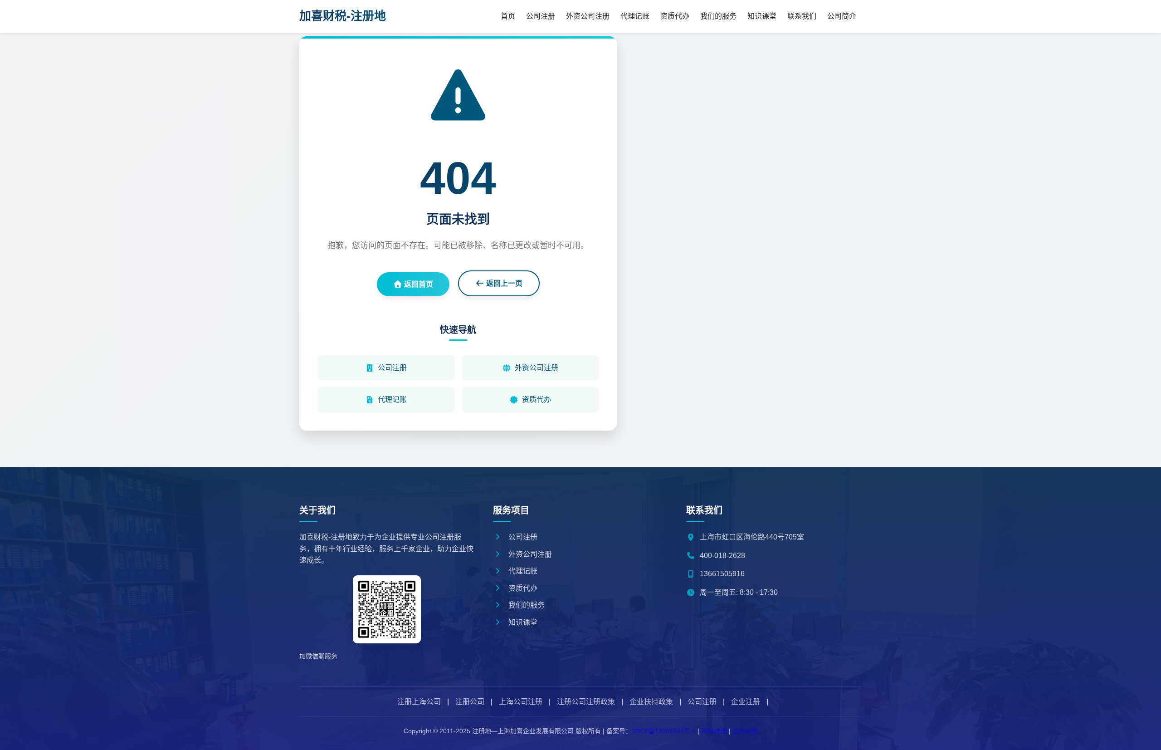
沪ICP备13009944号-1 (664, 731)
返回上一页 (503, 283)
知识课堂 (761, 16)
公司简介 (841, 16)
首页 (508, 16)
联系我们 (801, 16)
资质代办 (674, 16)
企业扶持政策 (651, 702)
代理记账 (634, 16)
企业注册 (745, 702)
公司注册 (540, 16)
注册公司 (469, 702)
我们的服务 (718, 16)
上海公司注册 (520, 702)
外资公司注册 (588, 16)
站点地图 (745, 731)
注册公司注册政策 (586, 702)
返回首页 (417, 284)
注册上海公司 (419, 702)
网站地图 (714, 731)
